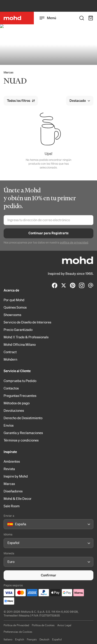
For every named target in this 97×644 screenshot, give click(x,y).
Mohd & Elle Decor (18, 498)
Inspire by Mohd (16, 476)
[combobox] (8, 524)
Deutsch (44, 639)
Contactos (11, 388)
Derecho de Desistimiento (23, 418)
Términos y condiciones (21, 440)
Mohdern (10, 359)
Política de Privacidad (16, 625)
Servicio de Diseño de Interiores (27, 322)
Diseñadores (13, 491)
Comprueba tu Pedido (20, 380)
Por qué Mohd (14, 300)
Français (32, 639)
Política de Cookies (43, 625)
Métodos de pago (17, 403)
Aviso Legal (64, 625)
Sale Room (12, 506)
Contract (10, 352)
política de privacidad (74, 242)
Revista (9, 469)
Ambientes (12, 461)
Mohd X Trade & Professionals (26, 337)
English (19, 639)
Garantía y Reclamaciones (23, 432)
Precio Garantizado (18, 329)
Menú (51, 18)
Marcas (8, 72)
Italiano (8, 639)
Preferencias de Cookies (18, 632)
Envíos (9, 425)
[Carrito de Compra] (90, 18)
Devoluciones (14, 410)
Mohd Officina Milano (20, 344)
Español (57, 639)
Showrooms (12, 314)
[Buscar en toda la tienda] (81, 18)
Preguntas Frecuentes (20, 395)
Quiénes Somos (15, 307)
